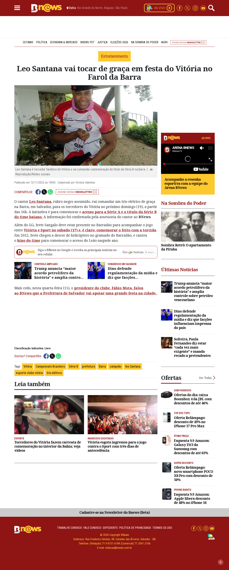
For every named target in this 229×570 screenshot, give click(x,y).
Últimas (28, 42)
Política (41, 42)
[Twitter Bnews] (188, 7)
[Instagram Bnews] (196, 7)
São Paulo (121, 8)
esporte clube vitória (29, 373)
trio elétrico (54, 373)
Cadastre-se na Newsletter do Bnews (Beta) (114, 512)
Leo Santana (39, 201)
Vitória (27, 366)
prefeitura (88, 366)
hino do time (28, 240)
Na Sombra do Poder (144, 42)
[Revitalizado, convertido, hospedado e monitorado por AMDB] (211, 536)
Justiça (102, 42)
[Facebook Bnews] (180, 7)
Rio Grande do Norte (89, 8)
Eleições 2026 (119, 42)
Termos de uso (162, 527)
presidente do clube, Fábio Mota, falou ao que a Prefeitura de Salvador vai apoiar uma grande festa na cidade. (85, 291)
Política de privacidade (135, 527)
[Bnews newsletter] (188, 42)
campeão (115, 366)
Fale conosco (92, 527)
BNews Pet (87, 42)
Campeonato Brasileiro (50, 366)
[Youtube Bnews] (203, 7)
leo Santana (132, 366)
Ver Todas (205, 378)
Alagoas (109, 8)
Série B (73, 366)
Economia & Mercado (63, 42)
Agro (164, 42)
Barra (102, 366)
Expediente (110, 527)
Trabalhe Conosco (69, 527)
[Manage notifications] (220, 562)
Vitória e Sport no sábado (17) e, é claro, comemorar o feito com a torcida (90, 230)
